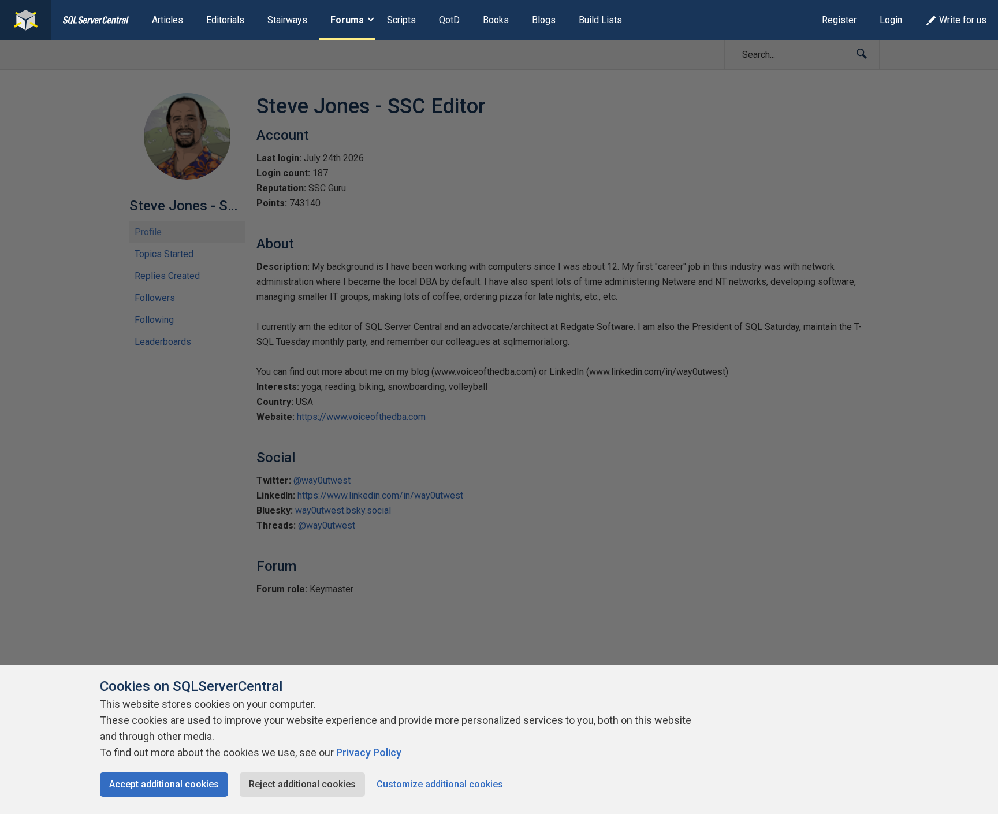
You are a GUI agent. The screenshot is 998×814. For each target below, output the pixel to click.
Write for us (962, 19)
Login (891, 19)
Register (839, 19)
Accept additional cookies (164, 784)
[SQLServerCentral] (25, 20)
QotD (449, 19)
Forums (347, 19)
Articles (167, 19)
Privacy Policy (368, 752)
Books (496, 19)
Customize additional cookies (440, 784)
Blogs (544, 19)
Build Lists (600, 19)
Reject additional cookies (302, 784)
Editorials (225, 19)
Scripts (401, 19)
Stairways (287, 19)
